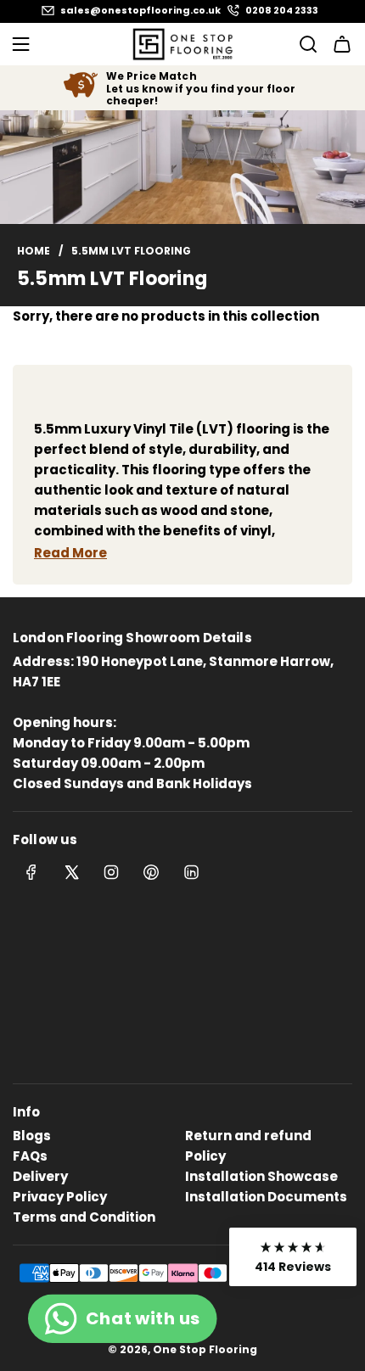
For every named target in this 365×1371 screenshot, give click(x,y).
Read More (70, 553)
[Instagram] (111, 872)
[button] (293, 1257)
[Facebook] (31, 872)
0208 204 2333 (281, 10)
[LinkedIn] (191, 872)
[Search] (303, 44)
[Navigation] (20, 44)
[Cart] (342, 44)
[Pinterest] (151, 872)
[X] (71, 872)
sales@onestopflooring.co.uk (140, 10)
